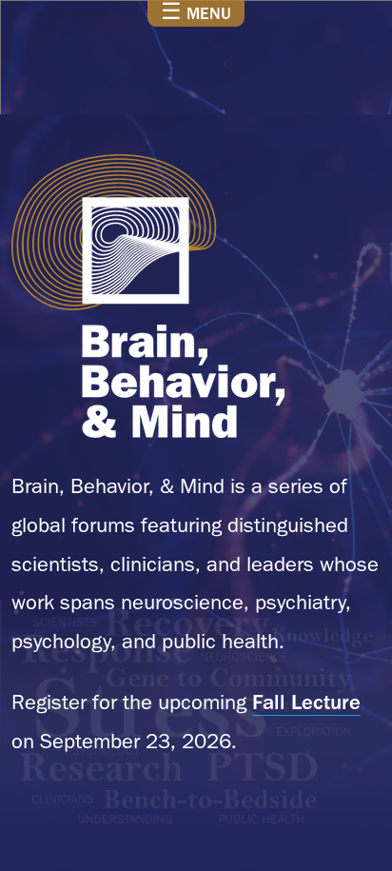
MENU (196, 12)
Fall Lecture (306, 701)
